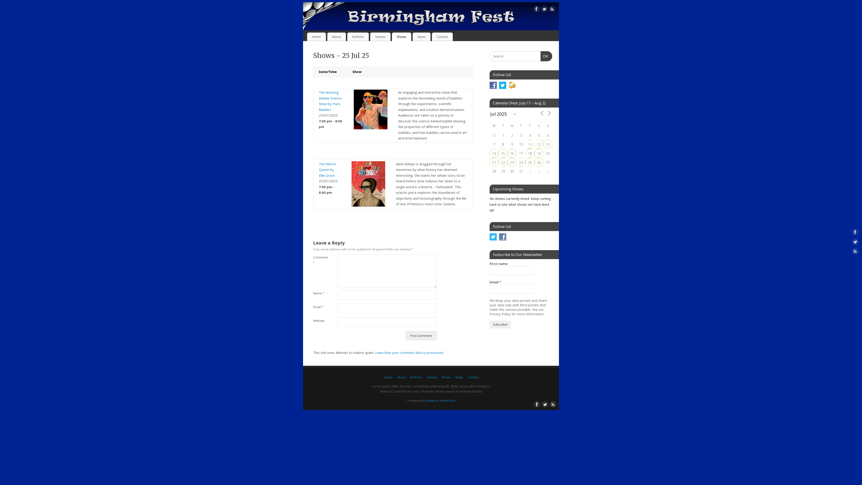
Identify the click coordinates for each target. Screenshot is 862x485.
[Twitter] (544, 10)
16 (512, 153)
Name (318, 293)
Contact (442, 37)
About (336, 37)
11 (530, 144)
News (421, 37)
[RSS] (552, 10)
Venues (380, 37)
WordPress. (448, 401)
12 (539, 144)
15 (503, 153)
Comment (319, 260)
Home (316, 37)
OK (545, 56)
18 (530, 153)
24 (521, 162)
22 (503, 162)
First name (499, 263)
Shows (401, 37)
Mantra (431, 401)
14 (494, 153)
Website (318, 321)
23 (512, 162)
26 (539, 162)
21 (494, 162)
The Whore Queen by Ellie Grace (327, 170)
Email (318, 307)
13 (548, 144)
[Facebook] (536, 10)
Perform (358, 37)
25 (530, 162)
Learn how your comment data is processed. (409, 352)
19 (539, 153)
